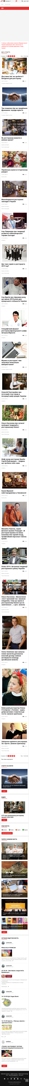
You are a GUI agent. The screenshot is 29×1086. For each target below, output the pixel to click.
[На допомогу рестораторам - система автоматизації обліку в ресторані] (14, 897)
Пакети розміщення (13, 1075)
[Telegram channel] (17, 1078)
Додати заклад (14, 1073)
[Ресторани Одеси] (16, 830)
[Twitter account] (11, 1078)
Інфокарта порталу (5, 1073)
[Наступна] (12, 56)
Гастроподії (7, 4)
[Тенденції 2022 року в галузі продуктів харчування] (14, 929)
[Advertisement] (14, 25)
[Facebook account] (4, 1078)
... (12, 960)
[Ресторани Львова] (9, 830)
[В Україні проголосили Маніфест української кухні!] (14, 915)
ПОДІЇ (2, 4)
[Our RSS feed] (24, 1078)
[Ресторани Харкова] (23, 830)
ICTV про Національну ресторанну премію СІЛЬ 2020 (12, 816)
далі (4, 932)
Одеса (18, 830)
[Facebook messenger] (14, 1078)
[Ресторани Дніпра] (2, 830)
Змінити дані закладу (23, 1073)
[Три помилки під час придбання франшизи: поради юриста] (14, 788)
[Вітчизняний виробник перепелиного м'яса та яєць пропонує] (14, 878)
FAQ (7, 1075)
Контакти (21, 1075)
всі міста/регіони (7, 833)
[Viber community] (21, 1078)
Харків (26, 830)
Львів (11, 830)
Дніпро (5, 830)
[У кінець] (14, 56)
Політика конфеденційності (14, 1082)
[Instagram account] (7, 1078)
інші (4, 791)
